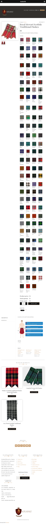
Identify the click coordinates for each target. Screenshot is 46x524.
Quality (33, 472)
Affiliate (33, 463)
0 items (36, 10)
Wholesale (34, 461)
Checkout (42, 10)
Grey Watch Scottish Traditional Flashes (12, 424)
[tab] (8, 318)
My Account (26, 10)
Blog (18, 466)
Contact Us (19, 459)
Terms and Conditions (37, 468)
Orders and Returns (21, 464)
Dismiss (7, 522)
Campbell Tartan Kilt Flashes (34, 388)
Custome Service (35, 464)
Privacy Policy (35, 466)
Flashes (25, 22)
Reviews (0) (4, 320)
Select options (12, 396)
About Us (19, 461)
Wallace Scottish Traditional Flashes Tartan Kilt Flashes (12, 391)
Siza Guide (34, 459)
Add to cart (34, 303)
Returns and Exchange (37, 470)
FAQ (33, 473)
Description (4, 317)
